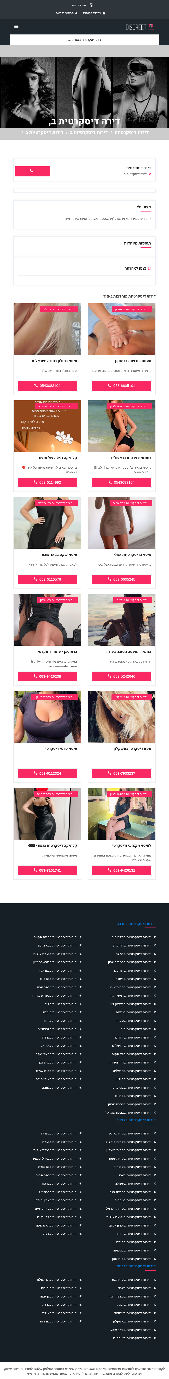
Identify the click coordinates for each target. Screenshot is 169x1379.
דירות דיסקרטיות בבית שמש (56, 1071)
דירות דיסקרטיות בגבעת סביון (129, 1104)
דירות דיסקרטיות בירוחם (133, 1037)
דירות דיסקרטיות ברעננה (133, 979)
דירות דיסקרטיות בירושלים (131, 1045)
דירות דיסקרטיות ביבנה (59, 1012)
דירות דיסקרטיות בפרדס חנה (130, 1192)
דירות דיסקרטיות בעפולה (133, 1183)
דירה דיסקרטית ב (135, 174)
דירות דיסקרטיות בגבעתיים (57, 1029)
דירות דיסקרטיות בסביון (133, 1020)
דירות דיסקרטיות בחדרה (133, 1233)
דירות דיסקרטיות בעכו (135, 1175)
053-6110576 (50, 579)
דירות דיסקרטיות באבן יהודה (55, 1200)
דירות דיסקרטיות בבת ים (133, 1096)
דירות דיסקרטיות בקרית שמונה (129, 1158)
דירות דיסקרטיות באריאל (58, 1045)
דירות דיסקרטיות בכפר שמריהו (54, 995)
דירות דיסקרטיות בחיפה (133, 1242)
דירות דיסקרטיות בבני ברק (132, 1087)
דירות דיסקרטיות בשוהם (59, 1087)
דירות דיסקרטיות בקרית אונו (130, 987)
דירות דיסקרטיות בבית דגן (57, 1062)
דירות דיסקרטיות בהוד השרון (130, 1062)
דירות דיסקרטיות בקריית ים (56, 1217)
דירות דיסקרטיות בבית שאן (131, 1259)
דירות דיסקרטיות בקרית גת (131, 1279)
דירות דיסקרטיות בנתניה (133, 1012)
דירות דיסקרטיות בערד (134, 1288)
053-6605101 (124, 386)
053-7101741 (50, 870)
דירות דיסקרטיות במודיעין (57, 970)
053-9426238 (50, 676)
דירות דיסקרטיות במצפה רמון (129, 1296)
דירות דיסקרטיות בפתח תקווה (55, 937)
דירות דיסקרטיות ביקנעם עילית (128, 1217)
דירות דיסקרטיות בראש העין (130, 995)
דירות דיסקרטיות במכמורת (57, 1167)
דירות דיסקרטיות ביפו (135, 1029)
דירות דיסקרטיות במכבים (58, 979)
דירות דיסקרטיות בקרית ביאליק (128, 1142)
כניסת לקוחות (92, 13)
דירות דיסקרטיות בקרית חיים (55, 1208)
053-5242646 (124, 676)
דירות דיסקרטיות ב (89, 132)
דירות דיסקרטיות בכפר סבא (56, 987)
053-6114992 (50, 482)
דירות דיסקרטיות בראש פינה (56, 1225)
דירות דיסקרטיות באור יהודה (56, 1079)
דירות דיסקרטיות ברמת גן (132, 970)
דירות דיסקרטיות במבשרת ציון (54, 962)
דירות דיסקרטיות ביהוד (59, 1020)
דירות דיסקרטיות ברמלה (133, 954)
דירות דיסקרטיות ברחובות (132, 945)
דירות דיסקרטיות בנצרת (59, 1142)
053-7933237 (124, 773)
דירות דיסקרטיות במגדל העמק (54, 1158)
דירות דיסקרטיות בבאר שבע (130, 1330)
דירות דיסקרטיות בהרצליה (132, 1071)
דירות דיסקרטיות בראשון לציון (129, 1004)
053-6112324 (50, 773)
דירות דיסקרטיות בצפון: (136, 1120)
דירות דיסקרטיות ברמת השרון (129, 962)
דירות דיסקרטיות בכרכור (58, 1183)
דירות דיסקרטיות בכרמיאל (57, 1192)
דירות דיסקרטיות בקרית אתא (130, 1133)
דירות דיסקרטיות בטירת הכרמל (128, 1208)
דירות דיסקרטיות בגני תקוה (131, 1054)
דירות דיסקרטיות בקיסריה (132, 1167)
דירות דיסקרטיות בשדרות (58, 1321)
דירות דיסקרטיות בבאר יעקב (56, 1054)
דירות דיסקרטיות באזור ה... (85, 39)
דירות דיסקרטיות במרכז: (136, 924)
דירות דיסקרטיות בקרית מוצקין (128, 1150)
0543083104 (50, 386)
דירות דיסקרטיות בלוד (60, 1004)
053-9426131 (124, 870)
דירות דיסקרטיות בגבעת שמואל (128, 1112)
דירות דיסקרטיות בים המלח (56, 1279)
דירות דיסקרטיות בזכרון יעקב (130, 1225)
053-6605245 (124, 579)
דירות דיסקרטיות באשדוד (132, 1313)
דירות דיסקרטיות (132, 132)
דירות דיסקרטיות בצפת (59, 1233)
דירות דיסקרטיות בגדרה (59, 1037)
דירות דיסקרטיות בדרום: (136, 1266)
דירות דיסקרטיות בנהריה (58, 1133)
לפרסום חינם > (79, 5)
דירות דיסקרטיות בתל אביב (131, 937)
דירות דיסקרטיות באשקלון (132, 1321)
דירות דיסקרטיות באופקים (132, 1338)
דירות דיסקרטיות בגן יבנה (58, 1296)
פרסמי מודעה (65, 13)
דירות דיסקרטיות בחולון (133, 1079)
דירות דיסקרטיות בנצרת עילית (54, 954)
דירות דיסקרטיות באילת (59, 1313)
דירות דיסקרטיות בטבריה (133, 1200)
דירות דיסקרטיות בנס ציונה (57, 945)
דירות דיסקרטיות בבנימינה (132, 1250)
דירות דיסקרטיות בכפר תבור (56, 1175)
